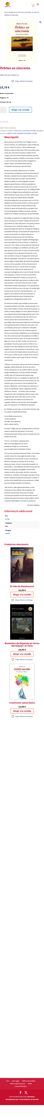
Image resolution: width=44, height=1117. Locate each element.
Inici (5, 12)
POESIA (34, 133)
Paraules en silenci (32, 12)
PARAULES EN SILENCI (24, 133)
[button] (40, 22)
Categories (12, 12)
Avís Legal (15, 1081)
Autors (10, 131)
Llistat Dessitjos (21, 1086)
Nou (6, 526)
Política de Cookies (28, 1081)
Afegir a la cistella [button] (22, 594)
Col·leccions (21, 12)
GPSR (30, 1084)
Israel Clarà (26, 131)
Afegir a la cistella (20, 109)
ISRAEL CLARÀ (11, 133)
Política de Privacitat (17, 1084)
